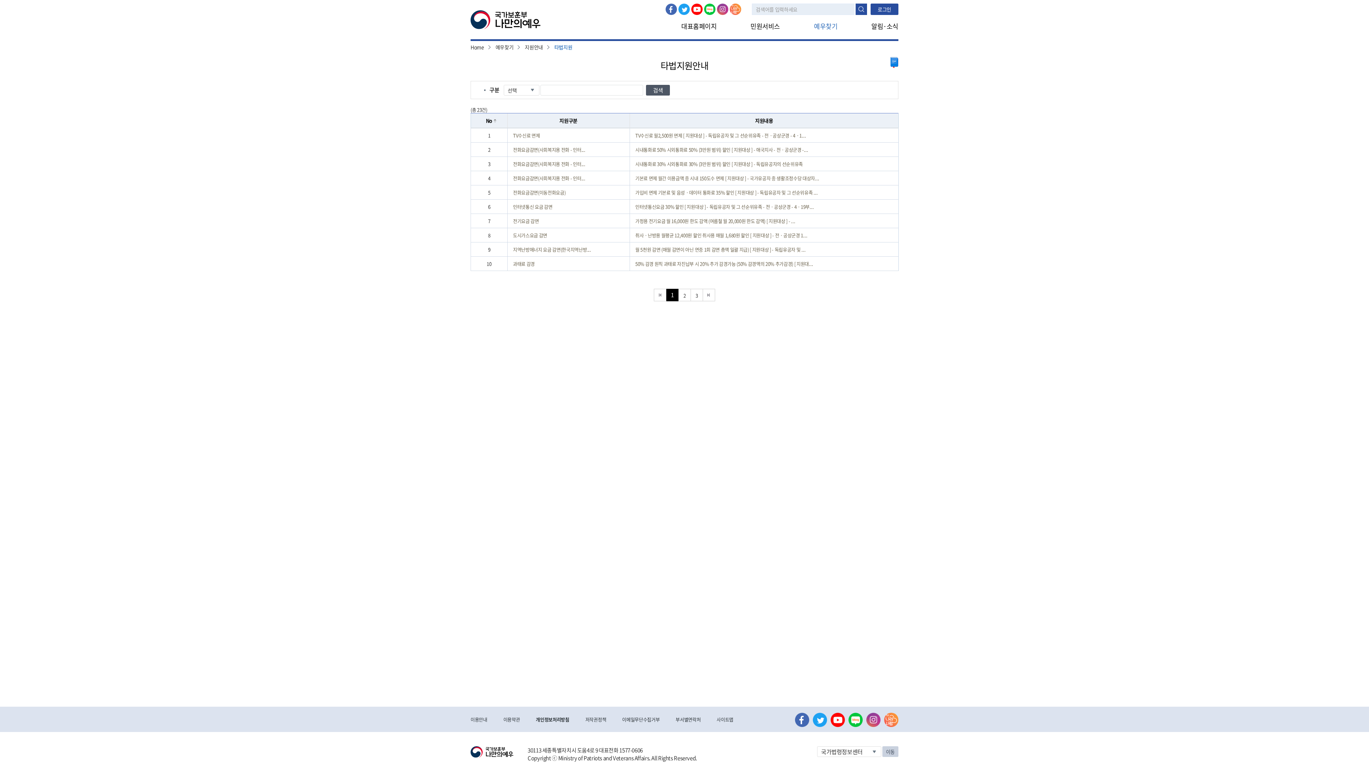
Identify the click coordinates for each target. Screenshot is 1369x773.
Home (477, 47)
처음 (660, 295)
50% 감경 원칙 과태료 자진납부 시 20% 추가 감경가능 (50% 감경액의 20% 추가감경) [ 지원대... (724, 263)
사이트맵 (725, 719)
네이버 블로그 (710, 9)
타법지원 (563, 47)
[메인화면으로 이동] (505, 19)
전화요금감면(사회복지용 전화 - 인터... (549, 149)
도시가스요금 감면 (530, 235)
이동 (890, 751)
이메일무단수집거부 (641, 719)
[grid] (685, 199)
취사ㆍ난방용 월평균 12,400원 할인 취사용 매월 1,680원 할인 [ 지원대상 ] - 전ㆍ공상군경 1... (721, 235)
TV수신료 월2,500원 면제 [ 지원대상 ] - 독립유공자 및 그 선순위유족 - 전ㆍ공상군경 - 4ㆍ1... (720, 135)
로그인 (884, 9)
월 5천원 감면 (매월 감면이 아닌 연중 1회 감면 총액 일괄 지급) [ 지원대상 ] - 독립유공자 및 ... (720, 249)
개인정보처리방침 (552, 719)
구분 (494, 90)
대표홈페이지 (699, 26)
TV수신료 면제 (526, 135)
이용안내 (479, 719)
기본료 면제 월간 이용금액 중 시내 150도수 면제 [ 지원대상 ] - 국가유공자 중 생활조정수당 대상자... (727, 178)
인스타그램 (722, 9)
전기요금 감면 (526, 220)
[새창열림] (894, 62)
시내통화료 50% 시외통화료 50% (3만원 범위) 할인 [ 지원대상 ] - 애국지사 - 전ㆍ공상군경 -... (721, 149)
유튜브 (697, 9)
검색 (861, 9)
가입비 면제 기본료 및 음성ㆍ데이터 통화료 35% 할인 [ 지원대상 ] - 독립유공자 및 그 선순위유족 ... (726, 192)
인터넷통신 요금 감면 (532, 206)
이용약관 (511, 719)
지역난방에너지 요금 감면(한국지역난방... (552, 249)
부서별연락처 (688, 719)
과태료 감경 (524, 263)
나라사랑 (735, 9)
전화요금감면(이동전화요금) (539, 192)
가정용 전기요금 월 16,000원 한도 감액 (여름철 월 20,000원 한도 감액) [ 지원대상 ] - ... (715, 220)
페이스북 (671, 9)
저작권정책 (595, 719)
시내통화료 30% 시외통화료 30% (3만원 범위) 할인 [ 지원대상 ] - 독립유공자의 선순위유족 (719, 163)
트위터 (684, 9)
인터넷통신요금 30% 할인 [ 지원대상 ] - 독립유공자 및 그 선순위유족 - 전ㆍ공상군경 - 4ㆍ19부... (724, 206)
